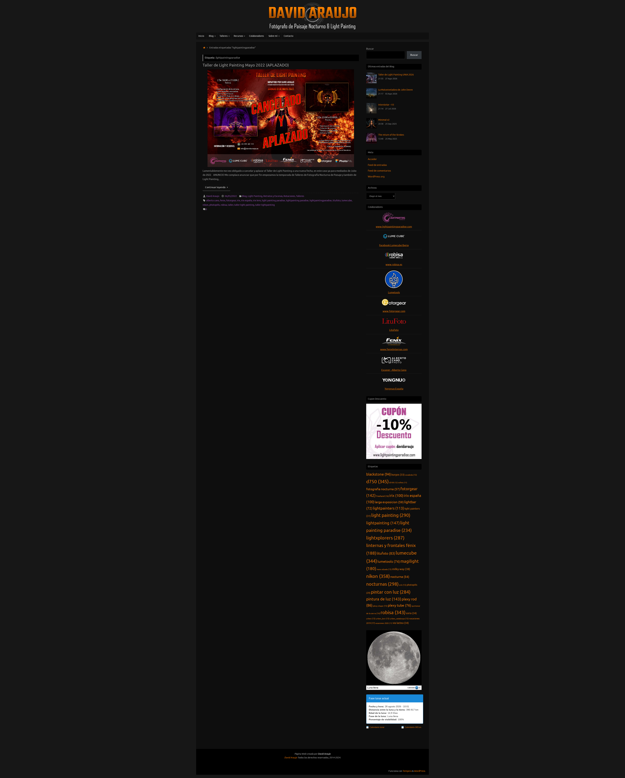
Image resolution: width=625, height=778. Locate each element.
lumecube (347, 200)
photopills (214, 205)
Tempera (407, 771)
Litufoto (394, 330)
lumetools (388, 561)
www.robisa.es (394, 264)
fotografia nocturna (383, 489)
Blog (244, 196)
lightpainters (388, 508)
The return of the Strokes (391, 134)
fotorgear (231, 200)
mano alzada (384, 569)
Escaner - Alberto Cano (393, 370)
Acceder (372, 159)
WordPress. (420, 771)
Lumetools (394, 292)
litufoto (337, 200)
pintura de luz (383, 599)
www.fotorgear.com (394, 311)
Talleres (300, 196)
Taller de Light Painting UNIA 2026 (396, 74)
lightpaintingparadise (321, 200)
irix (238, 200)
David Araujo (212, 196)
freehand (382, 496)
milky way (401, 569)
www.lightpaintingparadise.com (394, 226)
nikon (205, 205)
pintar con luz (390, 592)
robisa (224, 205)
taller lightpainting (265, 205)
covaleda (411, 475)
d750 (377, 482)
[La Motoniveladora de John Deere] (371, 97)
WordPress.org (376, 176)
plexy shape (380, 606)
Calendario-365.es (413, 727)
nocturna (399, 577)
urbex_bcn (382, 619)
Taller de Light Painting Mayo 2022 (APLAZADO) (246, 65)
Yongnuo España (394, 388)
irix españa (246, 200)
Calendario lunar (376, 727)
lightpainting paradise (297, 200)
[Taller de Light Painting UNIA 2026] (371, 82)
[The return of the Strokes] (371, 142)
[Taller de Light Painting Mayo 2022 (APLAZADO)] (281, 118)
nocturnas (382, 584)
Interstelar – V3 (386, 104)
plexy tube (399, 605)
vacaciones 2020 (383, 623)
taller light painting (244, 205)
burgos (397, 474)
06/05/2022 (231, 196)
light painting (390, 515)
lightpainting (383, 523)
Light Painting (255, 196)
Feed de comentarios (379, 170)
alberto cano (212, 200)
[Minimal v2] (371, 127)
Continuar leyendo (215, 187)
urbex (370, 619)
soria (411, 613)
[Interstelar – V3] (371, 112)
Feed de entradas (377, 165)
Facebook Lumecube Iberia (394, 245)
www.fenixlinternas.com (394, 349)
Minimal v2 (383, 119)
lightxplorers (385, 538)
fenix (222, 200)
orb (402, 585)
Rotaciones (289, 196)
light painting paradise (273, 200)
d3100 (393, 482)
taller (230, 205)
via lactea (401, 623)
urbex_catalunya (399, 619)
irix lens (257, 200)
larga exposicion (389, 502)
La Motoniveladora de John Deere (395, 89)
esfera (402, 483)
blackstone (378, 474)
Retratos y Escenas (273, 196)
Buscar (370, 48)
